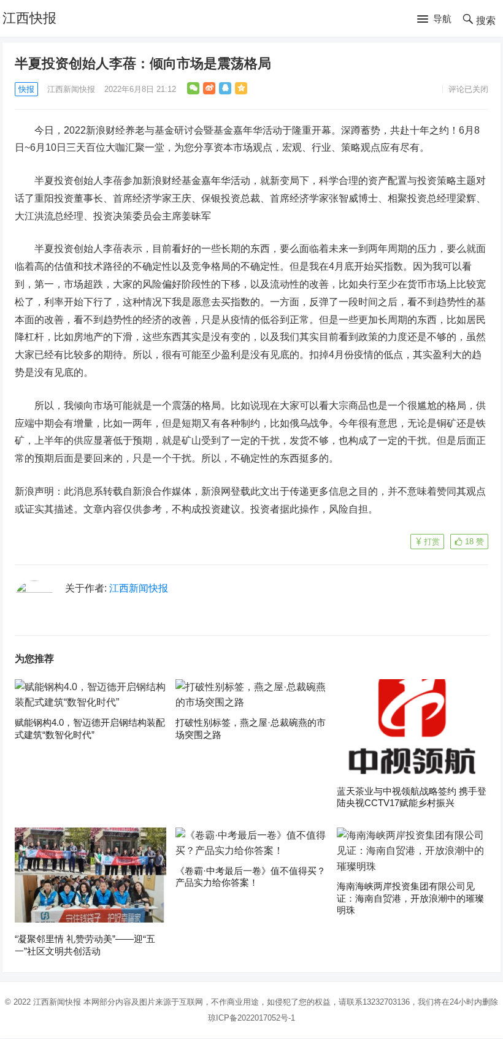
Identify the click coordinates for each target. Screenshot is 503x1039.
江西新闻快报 (71, 89)
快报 (26, 89)
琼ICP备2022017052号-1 (251, 1017)
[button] (434, 19)
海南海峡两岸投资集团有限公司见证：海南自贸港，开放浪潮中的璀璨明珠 (410, 898)
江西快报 (29, 18)
